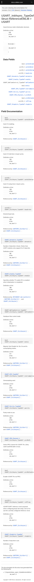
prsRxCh (28, 95)
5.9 (13, 10)
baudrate (29, 73)
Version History (26, 10)
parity (28, 92)
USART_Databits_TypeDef (16, 76)
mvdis (27, 85)
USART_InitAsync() (20, 139)
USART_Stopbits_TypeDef (16, 104)
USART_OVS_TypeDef (18, 89)
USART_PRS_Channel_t (17, 95)
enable (28, 79)
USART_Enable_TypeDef (17, 79)
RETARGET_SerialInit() (22, 297)
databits (29, 76)
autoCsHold (29, 67)
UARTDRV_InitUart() (21, 229)
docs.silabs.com (17, 2)
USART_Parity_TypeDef (17, 92)
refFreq (28, 101)
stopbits (29, 104)
